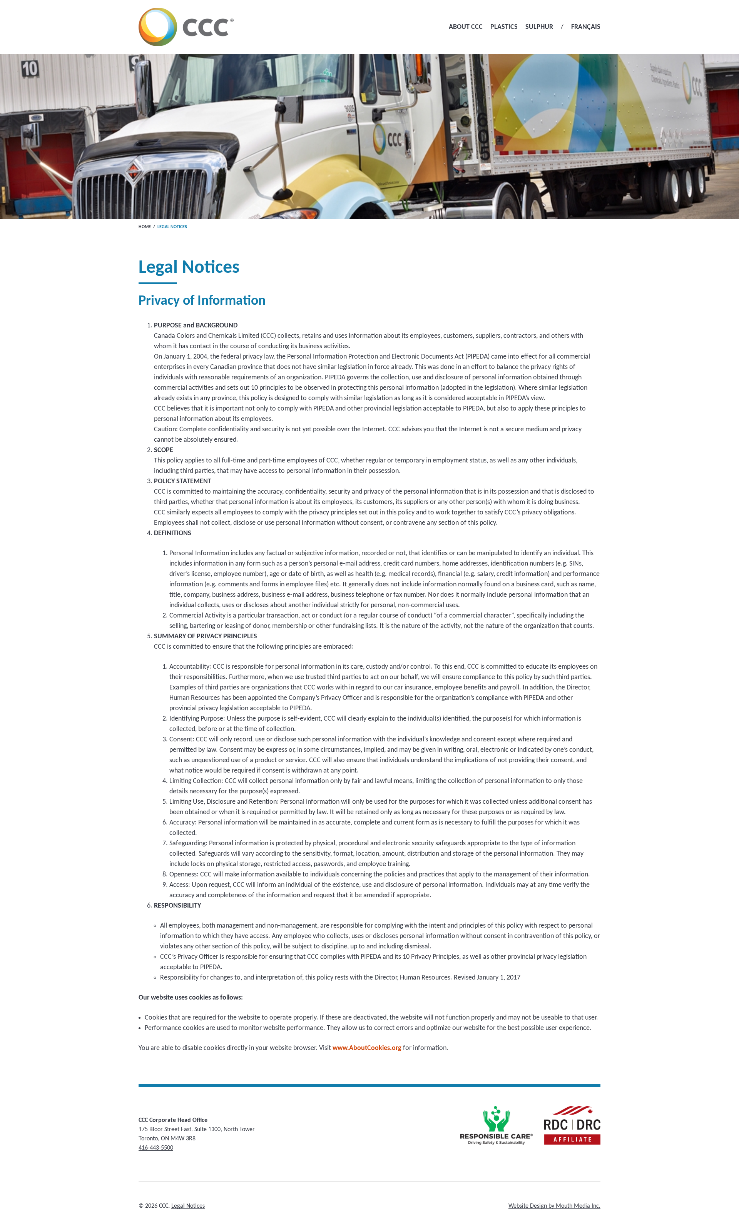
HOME (145, 227)
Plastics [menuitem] (504, 27)
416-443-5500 (156, 1148)
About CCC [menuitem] (466, 27)
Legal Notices (188, 1206)
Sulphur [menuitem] (539, 27)
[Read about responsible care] (496, 1125)
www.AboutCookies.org (367, 1048)
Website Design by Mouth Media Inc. (554, 1206)
